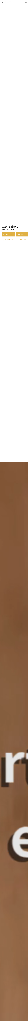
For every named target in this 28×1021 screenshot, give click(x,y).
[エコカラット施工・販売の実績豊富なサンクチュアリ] (6, 2)
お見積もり (6, 234)
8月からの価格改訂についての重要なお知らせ (14, 240)
